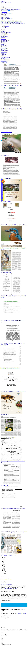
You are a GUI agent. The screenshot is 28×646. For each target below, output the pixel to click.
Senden (8, 644)
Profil (2, 19)
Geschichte (22, 23)
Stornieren (3, 644)
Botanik (2, 44)
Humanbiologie (4, 50)
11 (4, 565)
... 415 (4, 571)
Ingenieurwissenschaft (6, 23)
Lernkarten (8, 2)
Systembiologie (4, 36)
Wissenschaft (3, 22)
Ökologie (3, 30)
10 (4, 564)
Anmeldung (3, 8)
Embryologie (3, 45)
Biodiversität (3, 58)
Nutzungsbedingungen (11, 588)
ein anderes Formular (21, 613)
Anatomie (3, 31)
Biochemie (3, 49)
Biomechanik (4, 46)
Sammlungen (9, 13)
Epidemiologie (4, 33)
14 (4, 569)
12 (4, 566)
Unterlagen (3, 2)
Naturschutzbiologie (5, 40)
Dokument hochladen (6, 9)
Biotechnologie (4, 61)
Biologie (5, 27)
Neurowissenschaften (5, 57)
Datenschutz (3, 588)
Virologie (3, 42)
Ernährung (3, 37)
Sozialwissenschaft (11, 22)
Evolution (3, 55)
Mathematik (18, 21)
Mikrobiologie (4, 52)
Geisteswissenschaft (15, 23)
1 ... (4, 558)
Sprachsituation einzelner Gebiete (8, 21)
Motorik (2, 53)
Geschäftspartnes (8, 584)
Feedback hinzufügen (5, 600)
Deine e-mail (3, 627)
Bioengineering (4, 41)
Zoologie (3, 35)
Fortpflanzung (4, 62)
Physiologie (3, 54)
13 (4, 568)
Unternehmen (19, 22)
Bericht (2, 584)
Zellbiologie (3, 39)
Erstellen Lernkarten (15, 9)
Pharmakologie (4, 48)
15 (4, 570)
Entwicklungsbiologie (5, 32)
